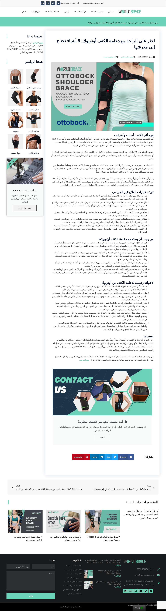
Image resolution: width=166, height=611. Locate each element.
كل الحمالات (81, 12)
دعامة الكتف (34, 153)
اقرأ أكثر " (117, 565)
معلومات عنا (98, 12)
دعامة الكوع (15, 109)
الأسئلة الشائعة (53, 12)
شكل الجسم (34, 109)
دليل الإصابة (36, 12)
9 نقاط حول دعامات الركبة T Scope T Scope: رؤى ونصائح (108, 572)
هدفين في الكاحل (34, 88)
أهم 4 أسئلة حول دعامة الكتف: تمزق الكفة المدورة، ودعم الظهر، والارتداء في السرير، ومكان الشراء (141, 514)
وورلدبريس (84, 360)
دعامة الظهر (16, 88)
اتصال (24, 12)
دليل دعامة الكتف (146, 23)
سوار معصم (15, 153)
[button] (126, 457)
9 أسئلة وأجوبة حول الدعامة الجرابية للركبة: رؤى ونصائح (108, 583)
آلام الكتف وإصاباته (109, 57)
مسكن (110, 12)
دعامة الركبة (34, 131)
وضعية (15, 131)
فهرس (66, 12)
